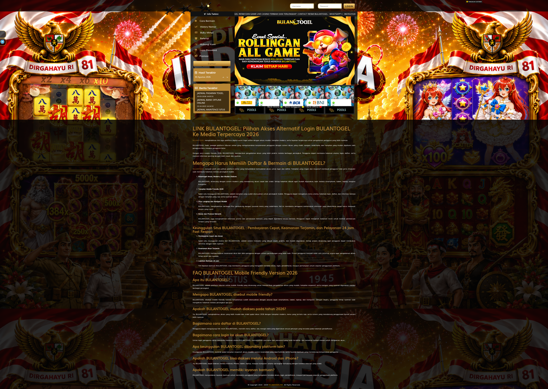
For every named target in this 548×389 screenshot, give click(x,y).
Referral (204, 38)
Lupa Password (207, 50)
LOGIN (349, 6)
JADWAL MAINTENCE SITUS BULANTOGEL (211, 111)
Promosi (203, 56)
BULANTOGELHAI (275, 384)
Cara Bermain (206, 20)
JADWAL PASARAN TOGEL (210, 93)
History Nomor (207, 26)
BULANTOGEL (198, 140)
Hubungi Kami (207, 44)
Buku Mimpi (206, 32)
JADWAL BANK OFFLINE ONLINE (209, 101)
